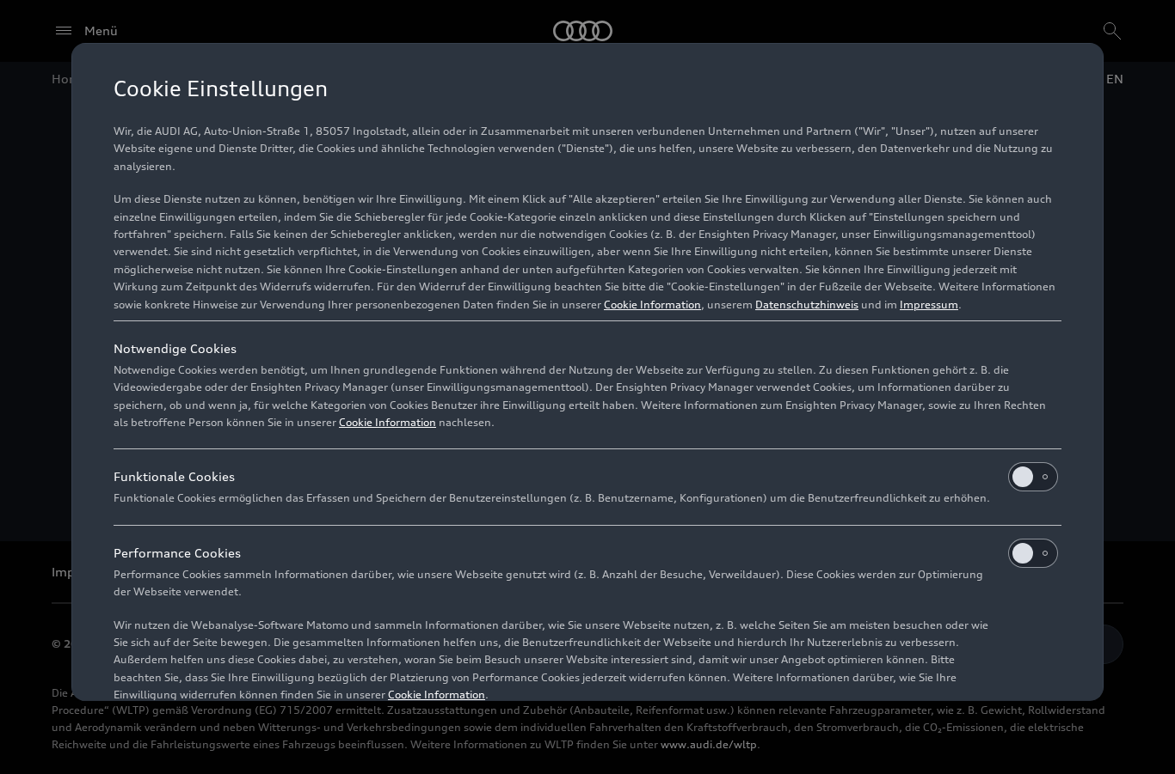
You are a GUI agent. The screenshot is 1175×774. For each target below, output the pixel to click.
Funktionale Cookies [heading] (174, 476)
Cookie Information (652, 304)
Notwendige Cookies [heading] (175, 348)
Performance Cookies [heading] (177, 552)
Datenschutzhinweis (806, 304)
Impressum (929, 304)
